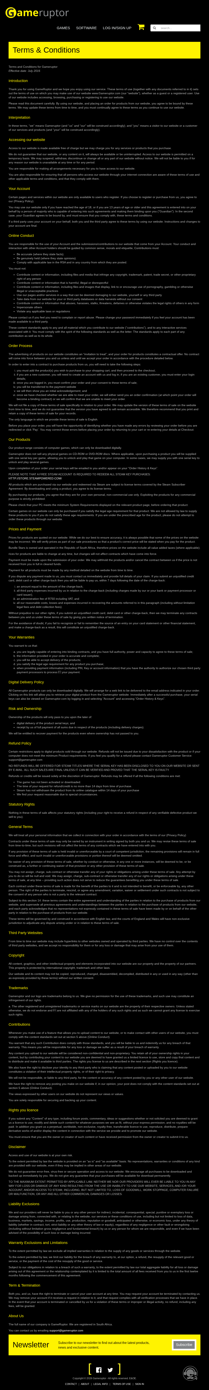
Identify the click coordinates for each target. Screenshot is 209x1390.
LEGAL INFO (100, 1384)
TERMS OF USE (122, 1384)
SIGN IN (139, 1384)
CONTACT (71, 1384)
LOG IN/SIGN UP (117, 28)
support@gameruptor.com (66, 1330)
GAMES (63, 28)
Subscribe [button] (184, 1345)
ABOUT (85, 1384)
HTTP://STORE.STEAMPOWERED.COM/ (35, 478)
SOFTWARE (86, 28)
